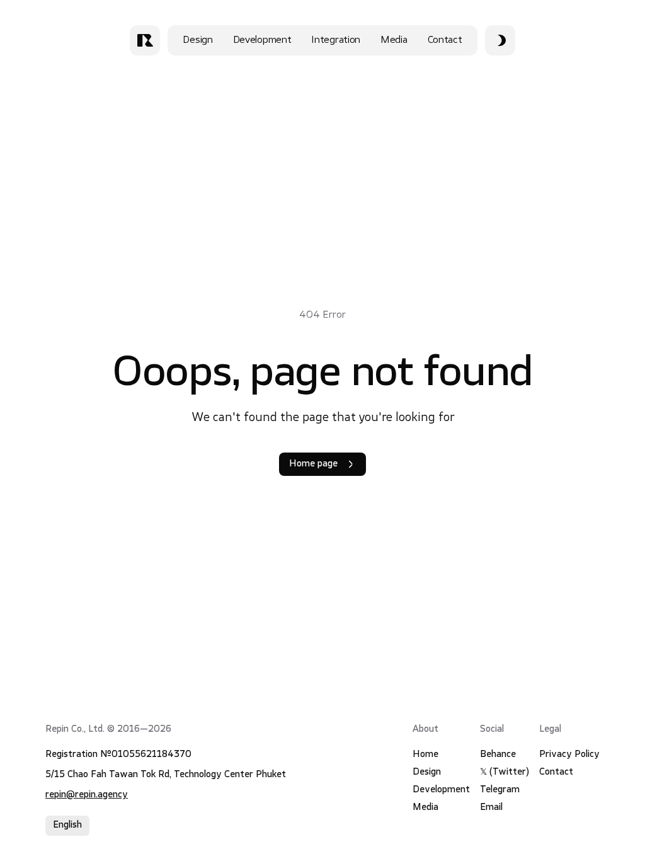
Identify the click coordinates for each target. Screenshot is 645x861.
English (67, 825)
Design (197, 40)
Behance (498, 755)
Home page (313, 464)
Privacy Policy (569, 755)
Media (394, 40)
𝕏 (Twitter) (504, 772)
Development (262, 40)
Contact (445, 40)
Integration (335, 40)
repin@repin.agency (86, 795)
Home (425, 755)
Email (491, 807)
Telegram (500, 790)
